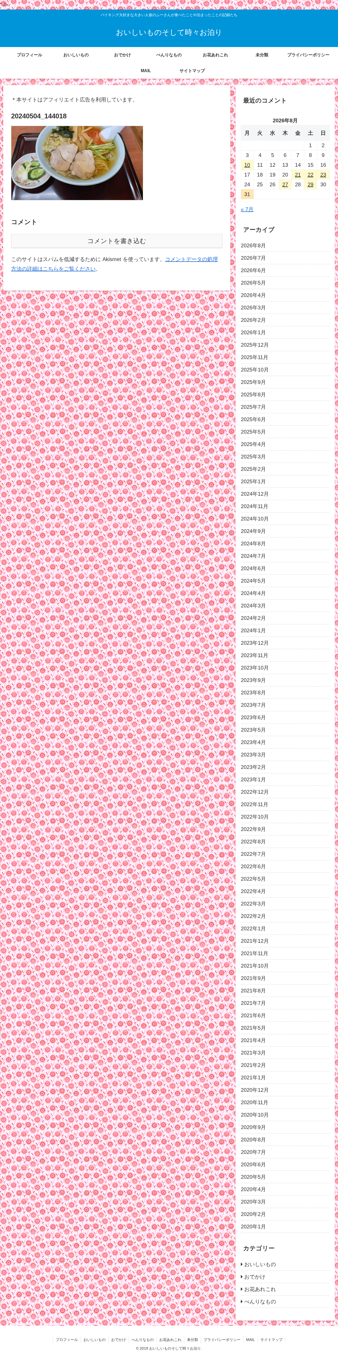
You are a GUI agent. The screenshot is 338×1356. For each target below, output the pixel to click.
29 (310, 184)
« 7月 (247, 209)
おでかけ (118, 1340)
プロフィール (67, 1340)
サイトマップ (271, 1340)
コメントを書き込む (116, 240)
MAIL (250, 1340)
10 (247, 165)
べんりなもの (143, 1340)
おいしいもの (94, 1340)
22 (310, 175)
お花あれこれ (170, 1340)
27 (285, 184)
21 (298, 175)
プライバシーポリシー (222, 1340)
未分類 (192, 1340)
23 (323, 175)
